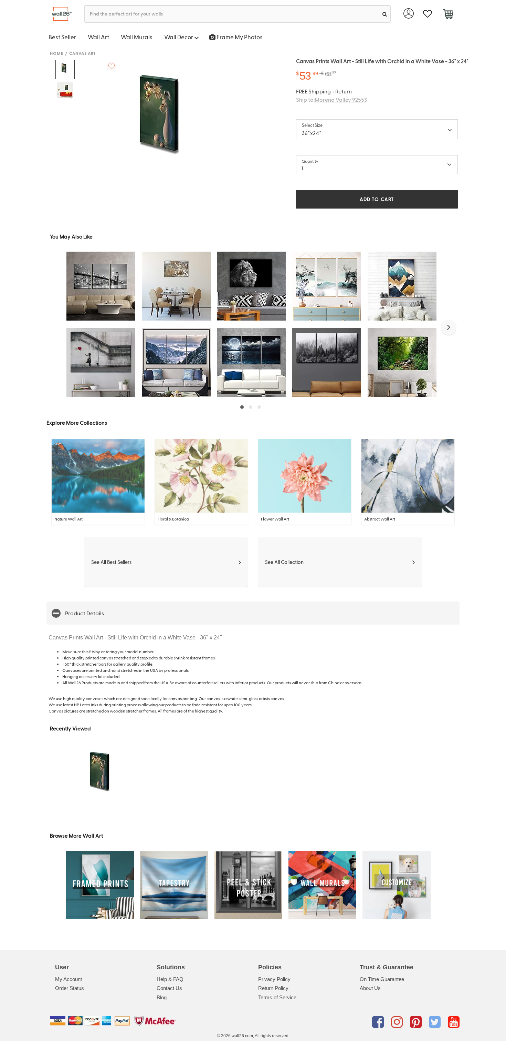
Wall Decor (179, 36)
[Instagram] (398, 1022)
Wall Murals (136, 36)
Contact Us (169, 988)
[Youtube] (454, 1022)
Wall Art (98, 36)
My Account (68, 979)
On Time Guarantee (382, 979)
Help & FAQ (170, 979)
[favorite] (427, 14)
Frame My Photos (239, 36)
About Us (370, 988)
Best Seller (62, 36)
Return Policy (273, 988)
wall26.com (242, 1035)
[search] (384, 14)
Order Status (69, 988)
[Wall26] (59, 14)
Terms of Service (277, 997)
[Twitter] (436, 1022)
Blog (162, 997)
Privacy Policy (274, 979)
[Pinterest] (417, 1022)
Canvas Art (82, 53)
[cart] (448, 15)
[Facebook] (379, 1022)
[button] (448, 327)
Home (56, 53)
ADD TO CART (377, 199)
